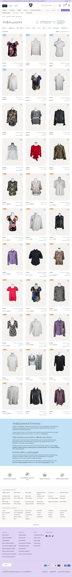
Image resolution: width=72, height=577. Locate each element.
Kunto (27, 28)
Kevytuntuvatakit (6, 512)
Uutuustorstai (28, 510)
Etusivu (3, 16)
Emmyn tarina (37, 537)
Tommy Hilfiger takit (18, 498)
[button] (68, 5)
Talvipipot (50, 512)
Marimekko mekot (6, 496)
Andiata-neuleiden (22, 462)
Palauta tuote (22, 537)
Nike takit (50, 496)
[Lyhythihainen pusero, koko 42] (36, 82)
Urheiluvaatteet (28, 514)
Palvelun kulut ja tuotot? (8, 551)
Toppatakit (50, 510)
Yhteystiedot (37, 546)
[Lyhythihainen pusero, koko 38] (59, 187)
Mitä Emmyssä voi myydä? (8, 548)
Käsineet (62, 512)
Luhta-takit (62, 496)
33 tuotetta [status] (5, 31)
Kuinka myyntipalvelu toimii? (9, 546)
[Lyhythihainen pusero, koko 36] (59, 47)
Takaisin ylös (36, 524)
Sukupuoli (55, 28)
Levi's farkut (51, 492)
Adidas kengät (28, 498)
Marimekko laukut (41, 503)
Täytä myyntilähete (7, 537)
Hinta (33, 28)
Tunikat (27, 516)
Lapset (16, 6)
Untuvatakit (39, 510)
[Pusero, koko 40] (36, 47)
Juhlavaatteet (17, 514)
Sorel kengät (16, 501)
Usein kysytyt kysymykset (8, 556)
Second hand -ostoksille (25, 543)
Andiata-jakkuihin (32, 447)
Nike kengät (62, 498)
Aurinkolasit (62, 516)
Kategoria (11, 28)
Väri (49, 28)
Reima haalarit (63, 501)
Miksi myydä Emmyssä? (8, 543)
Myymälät (53, 10)
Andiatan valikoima (54, 447)
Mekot (3, 516)
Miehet (11, 6)
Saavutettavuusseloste (64, 571)
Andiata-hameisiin (42, 447)
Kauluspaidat (40, 516)
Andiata (13, 16)
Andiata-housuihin (22, 447)
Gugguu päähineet (29, 503)
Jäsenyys (48, 10)
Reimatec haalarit (6, 503)
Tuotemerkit (29, 13)
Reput (15, 518)
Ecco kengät (39, 498)
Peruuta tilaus (22, 540)
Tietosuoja (45, 571)
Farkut (3, 514)
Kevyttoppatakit (63, 510)
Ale (39, 28)
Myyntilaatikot (5, 540)
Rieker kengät (5, 501)
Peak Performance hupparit (41, 493)
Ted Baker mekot (40, 496)
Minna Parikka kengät (53, 498)
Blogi (58, 10)
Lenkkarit (39, 512)
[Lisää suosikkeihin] (21, 35)
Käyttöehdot (53, 571)
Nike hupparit (28, 492)
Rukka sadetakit (17, 503)
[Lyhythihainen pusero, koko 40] (12, 47)
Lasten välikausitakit (18, 512)
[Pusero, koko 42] (36, 152)
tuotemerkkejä (45, 462)
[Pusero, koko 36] (12, 82)
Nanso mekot (17, 496)
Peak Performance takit (6, 498)
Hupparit (62, 514)
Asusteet (50, 516)
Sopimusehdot (22, 535)
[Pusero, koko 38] (59, 117)
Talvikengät (27, 512)
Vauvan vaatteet (17, 516)
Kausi (44, 28)
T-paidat (39, 514)
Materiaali (63, 28)
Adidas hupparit (6, 492)
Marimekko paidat (64, 492)
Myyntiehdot (5, 535)
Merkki (4, 28)
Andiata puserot (19, 16)
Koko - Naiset (20, 28)
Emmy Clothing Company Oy (13, 571)
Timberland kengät (29, 501)
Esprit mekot (28, 496)
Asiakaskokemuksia (38, 535)
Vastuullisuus (37, 543)
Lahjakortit (27, 518)
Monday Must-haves (18, 510)
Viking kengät (40, 501)
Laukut (3, 518)
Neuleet (50, 514)
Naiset (5, 6)
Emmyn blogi (37, 540)
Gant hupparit (17, 492)
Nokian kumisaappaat (53, 501)
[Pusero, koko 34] (12, 187)
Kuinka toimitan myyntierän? (9, 554)
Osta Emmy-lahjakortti (24, 551)
